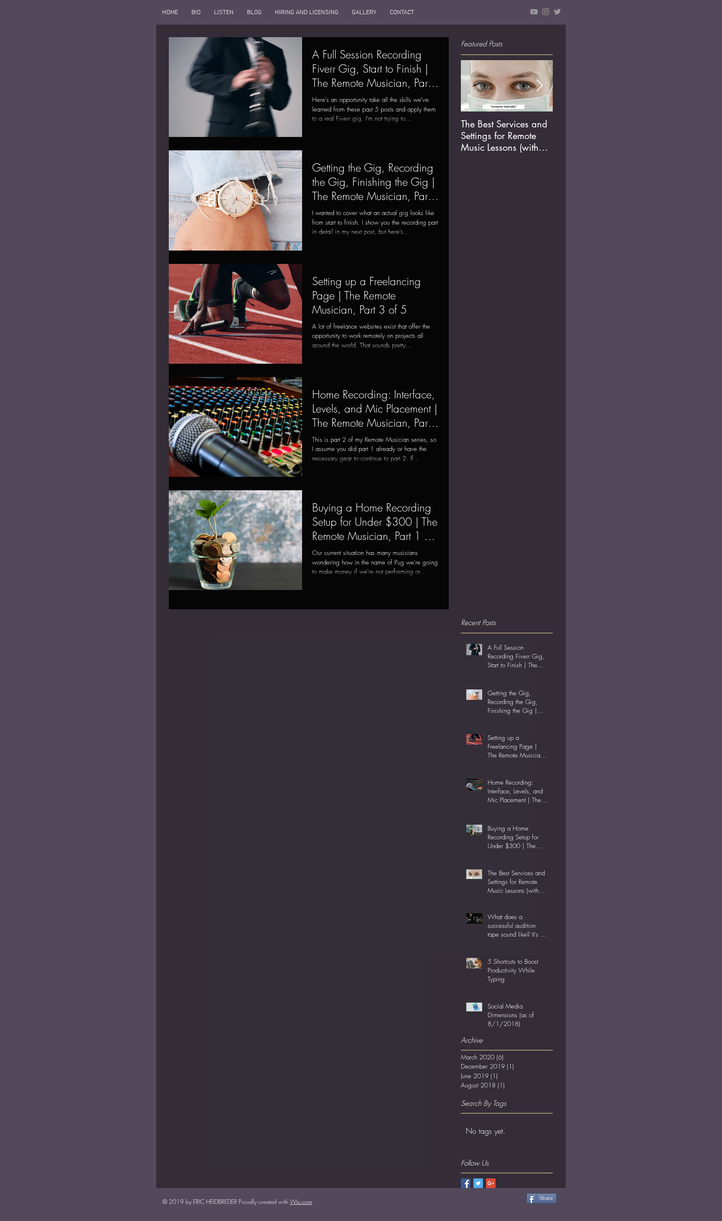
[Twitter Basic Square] (478, 1183)
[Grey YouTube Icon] (534, 11)
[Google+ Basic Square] (491, 1183)
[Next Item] (539, 85)
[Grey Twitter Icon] (557, 11)
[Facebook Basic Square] (465, 1183)
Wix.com (301, 1202)
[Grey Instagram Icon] (545, 11)
